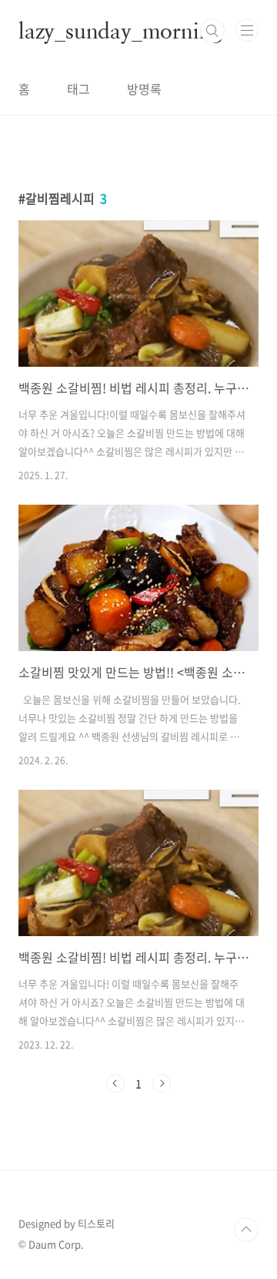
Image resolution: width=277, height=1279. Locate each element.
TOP (246, 1229)
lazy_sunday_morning (120, 30)
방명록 (144, 88)
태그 (78, 88)
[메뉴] (247, 30)
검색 (212, 30)
